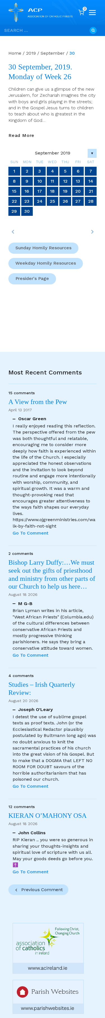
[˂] (12, 232)
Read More (21, 135)
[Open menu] (92, 12)
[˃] (92, 232)
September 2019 (52, 153)
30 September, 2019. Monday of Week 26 (40, 72)
